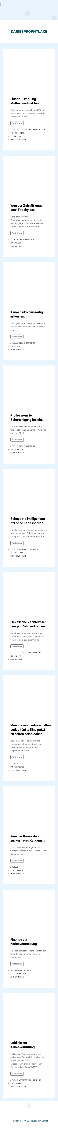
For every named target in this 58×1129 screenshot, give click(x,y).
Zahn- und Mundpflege (28, 549)
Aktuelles (14, 130)
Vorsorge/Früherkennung (30, 130)
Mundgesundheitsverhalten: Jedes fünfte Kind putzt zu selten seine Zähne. (30, 729)
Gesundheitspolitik (27, 239)
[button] (27, 13)
